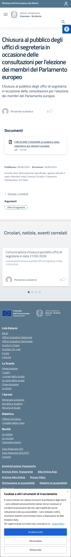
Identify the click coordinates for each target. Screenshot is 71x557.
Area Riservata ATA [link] (12, 449)
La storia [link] (6, 388)
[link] (66, 29)
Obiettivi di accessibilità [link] (53, 483)
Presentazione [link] (10, 368)
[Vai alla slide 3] (36, 292)
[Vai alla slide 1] (29, 292)
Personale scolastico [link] (13, 400)
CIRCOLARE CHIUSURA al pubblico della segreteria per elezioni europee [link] (36, 144)
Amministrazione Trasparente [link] (19, 466)
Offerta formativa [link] (11, 419)
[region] (35, 523)
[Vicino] (68, 491)
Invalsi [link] (5, 353)
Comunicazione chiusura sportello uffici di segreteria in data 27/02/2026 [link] (34, 254)
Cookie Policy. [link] (58, 523)
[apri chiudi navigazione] (6, 15)
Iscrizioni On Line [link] (11, 349)
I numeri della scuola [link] (13, 376)
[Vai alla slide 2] (32, 292)
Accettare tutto (35, 532)
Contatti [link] (6, 457)
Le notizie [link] (7, 434)
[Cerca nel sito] (63, 22)
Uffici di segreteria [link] (16, 207)
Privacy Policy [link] (38, 477)
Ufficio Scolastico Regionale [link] (17, 337)
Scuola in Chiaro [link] (10, 345)
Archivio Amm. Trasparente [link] (17, 472)
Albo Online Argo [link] (47, 472)
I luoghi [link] (6, 372)
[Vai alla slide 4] (40, 292)
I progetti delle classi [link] (13, 423)
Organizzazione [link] (10, 384)
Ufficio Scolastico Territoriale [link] (17, 341)
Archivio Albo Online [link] (13, 477)
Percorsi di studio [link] (11, 408)
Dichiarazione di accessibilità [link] (18, 483)
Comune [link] (6, 357)
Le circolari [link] (8, 438)
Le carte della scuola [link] (13, 380)
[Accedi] (66, 4)
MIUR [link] (5, 333)
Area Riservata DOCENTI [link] (15, 453)
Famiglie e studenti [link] (12, 404)
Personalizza (35, 541)
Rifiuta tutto (35, 550)
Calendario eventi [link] (11, 442)
